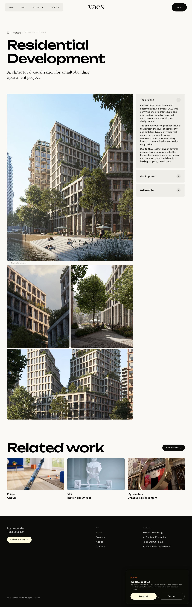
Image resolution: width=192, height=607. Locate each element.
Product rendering (153, 532)
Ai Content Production (155, 537)
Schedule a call (17, 539)
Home (11, 7)
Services (36, 7)
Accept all (143, 596)
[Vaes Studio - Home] (96, 7)
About (23, 7)
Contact (100, 546)
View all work (171, 447)
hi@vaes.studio (15, 528)
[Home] (8, 33)
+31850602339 (15, 531)
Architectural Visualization (157, 546)
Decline (171, 596)
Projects (55, 7)
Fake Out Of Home (153, 541)
